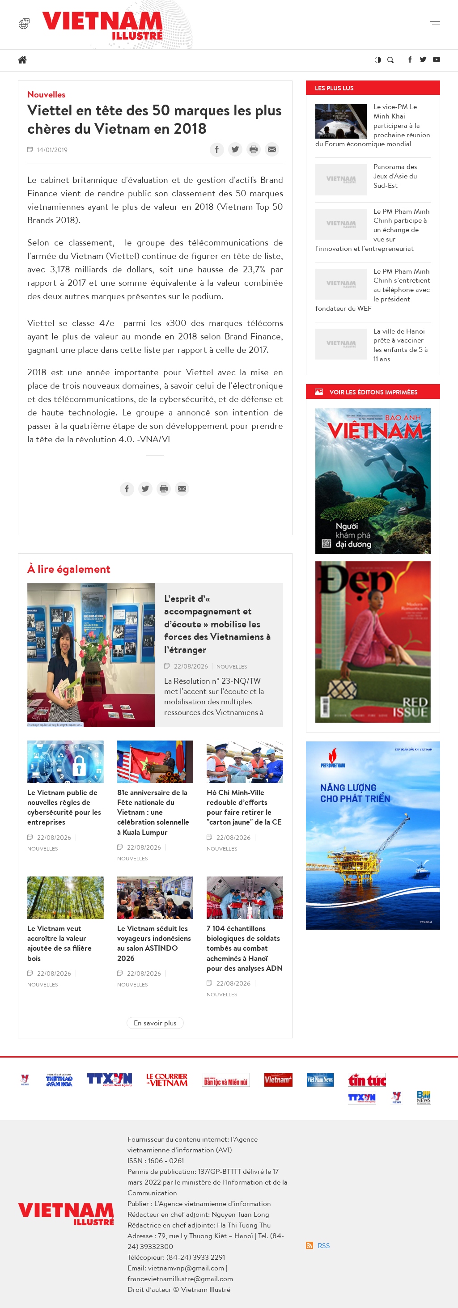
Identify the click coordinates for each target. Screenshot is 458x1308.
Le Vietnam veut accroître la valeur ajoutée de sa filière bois (59, 943)
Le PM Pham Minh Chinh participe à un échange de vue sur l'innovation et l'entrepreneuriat (372, 230)
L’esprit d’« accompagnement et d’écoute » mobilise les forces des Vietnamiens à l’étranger (217, 624)
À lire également (68, 568)
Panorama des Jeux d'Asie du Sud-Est (395, 176)
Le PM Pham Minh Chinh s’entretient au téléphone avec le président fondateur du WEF (372, 290)
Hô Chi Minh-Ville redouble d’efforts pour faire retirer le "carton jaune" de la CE (244, 807)
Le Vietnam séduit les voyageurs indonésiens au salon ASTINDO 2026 (154, 943)
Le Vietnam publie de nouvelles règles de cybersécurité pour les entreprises (64, 807)
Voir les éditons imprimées (374, 392)
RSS (324, 1245)
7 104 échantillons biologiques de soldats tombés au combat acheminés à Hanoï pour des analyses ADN (245, 948)
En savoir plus (155, 1023)
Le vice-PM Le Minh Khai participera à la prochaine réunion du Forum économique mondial (372, 125)
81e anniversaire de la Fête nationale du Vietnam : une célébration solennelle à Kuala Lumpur (153, 812)
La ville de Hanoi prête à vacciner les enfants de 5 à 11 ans (400, 345)
